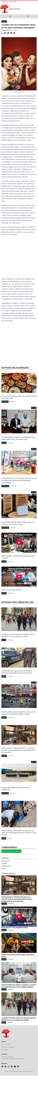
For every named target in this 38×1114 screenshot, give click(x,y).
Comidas (4, 863)
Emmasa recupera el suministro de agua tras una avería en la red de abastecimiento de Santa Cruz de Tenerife (18, 833)
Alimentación (5, 861)
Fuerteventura (5, 486)
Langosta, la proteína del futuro (12, 590)
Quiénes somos (6, 1044)
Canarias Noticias (6, 30)
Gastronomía (5, 401)
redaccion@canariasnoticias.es (14, 1059)
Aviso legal (4, 1049)
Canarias (4, 443)
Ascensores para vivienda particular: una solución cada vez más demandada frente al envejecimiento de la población (18, 750)
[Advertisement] (19, 257)
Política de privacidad (7, 1047)
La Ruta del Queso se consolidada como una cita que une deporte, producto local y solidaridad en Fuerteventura (19, 480)
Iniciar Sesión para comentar (11, 851)
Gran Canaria (5, 793)
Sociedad (4, 593)
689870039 (10, 1057)
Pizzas (3, 868)
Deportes (4, 717)
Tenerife (4, 640)
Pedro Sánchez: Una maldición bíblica (14, 928)
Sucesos (4, 676)
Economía (4, 21)
